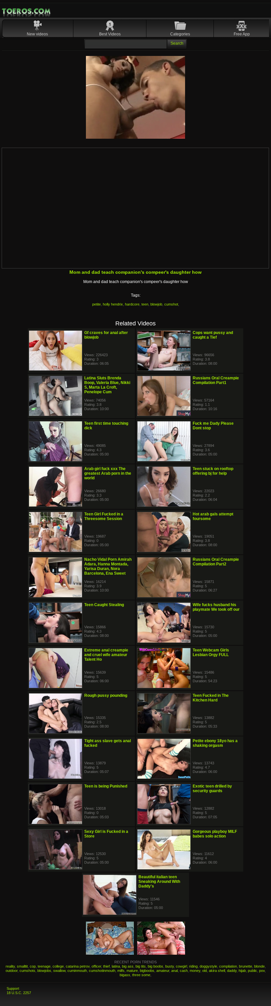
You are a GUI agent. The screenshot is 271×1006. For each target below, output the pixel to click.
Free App (242, 34)
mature (132, 971)
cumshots (27, 971)
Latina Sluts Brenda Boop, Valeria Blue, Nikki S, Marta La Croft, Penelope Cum (107, 385)
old (204, 971)
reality (10, 966)
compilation (228, 966)
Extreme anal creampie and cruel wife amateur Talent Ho (106, 655)
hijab (242, 971)
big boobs (155, 966)
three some (141, 975)
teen (144, 304)
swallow (59, 971)
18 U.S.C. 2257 (19, 993)
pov (262, 971)
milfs (121, 971)
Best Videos (110, 34)
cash (184, 971)
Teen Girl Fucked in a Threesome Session (103, 516)
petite (96, 304)
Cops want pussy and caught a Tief (213, 335)
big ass (128, 966)
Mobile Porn (27, 11)
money (195, 971)
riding (193, 966)
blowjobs (44, 971)
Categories (180, 34)
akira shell (217, 971)
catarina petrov (78, 966)
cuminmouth (77, 971)
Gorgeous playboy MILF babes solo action (215, 833)
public (252, 971)
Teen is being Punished (105, 786)
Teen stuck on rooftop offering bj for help (213, 471)
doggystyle (208, 966)
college (58, 966)
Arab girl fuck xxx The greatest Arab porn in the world (107, 473)
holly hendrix (113, 304)
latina (116, 966)
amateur (162, 971)
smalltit (22, 966)
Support (13, 988)
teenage (44, 966)
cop (33, 966)
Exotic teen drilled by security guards (212, 788)
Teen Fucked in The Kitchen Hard (211, 697)
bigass (125, 975)
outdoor (12, 971)
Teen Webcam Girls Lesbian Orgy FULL (211, 652)
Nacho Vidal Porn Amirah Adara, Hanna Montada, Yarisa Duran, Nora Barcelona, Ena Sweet (108, 566)
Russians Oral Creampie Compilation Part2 (216, 561)
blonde (259, 966)
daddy (232, 971)
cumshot (171, 304)
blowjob (156, 304)
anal (174, 971)
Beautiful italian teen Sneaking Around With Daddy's (159, 881)
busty (169, 966)
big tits (141, 966)
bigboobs (147, 971)
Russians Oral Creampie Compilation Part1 (216, 380)
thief (106, 966)
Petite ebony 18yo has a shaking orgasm (215, 743)
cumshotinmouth (102, 971)
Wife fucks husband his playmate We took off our (216, 607)
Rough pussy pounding (105, 695)
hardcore (132, 304)
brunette (245, 966)
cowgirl (181, 966)
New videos (37, 34)
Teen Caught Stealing (104, 604)
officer (96, 966)
